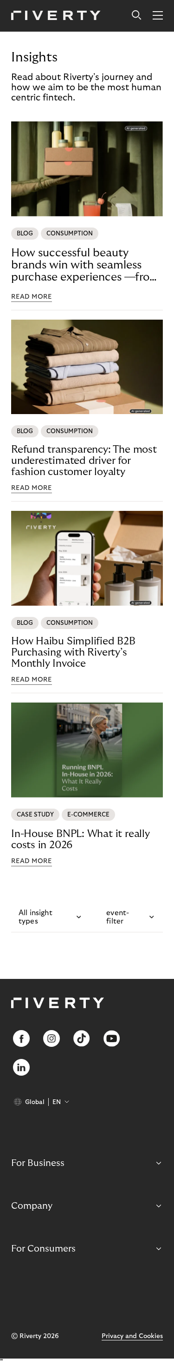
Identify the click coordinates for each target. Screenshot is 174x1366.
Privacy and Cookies (132, 1336)
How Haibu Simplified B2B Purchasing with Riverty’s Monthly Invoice (73, 652)
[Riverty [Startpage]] (56, 16)
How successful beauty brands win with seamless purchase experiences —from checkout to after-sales (85, 265)
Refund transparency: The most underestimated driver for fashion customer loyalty (84, 460)
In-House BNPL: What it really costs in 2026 (80, 839)
